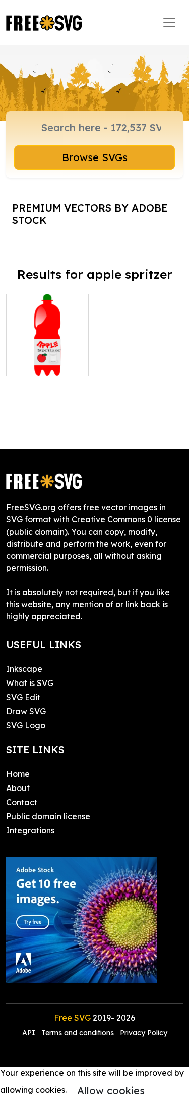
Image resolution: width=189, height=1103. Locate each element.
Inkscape (24, 669)
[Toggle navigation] (169, 22)
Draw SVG (26, 711)
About (18, 788)
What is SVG (29, 683)
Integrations (30, 830)
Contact (21, 802)
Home (18, 774)
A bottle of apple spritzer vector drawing (47, 350)
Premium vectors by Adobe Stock (89, 213)
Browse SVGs (95, 157)
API (29, 1032)
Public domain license (48, 816)
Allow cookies (111, 1090)
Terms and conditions (77, 1032)
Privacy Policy (143, 1032)
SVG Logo (25, 725)
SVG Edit (23, 697)
